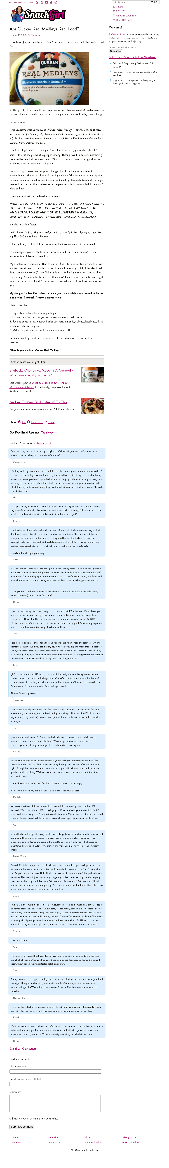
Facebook (37, 422)
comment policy (93, 1142)
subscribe (53, 1137)
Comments (34, 35)
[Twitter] (46, 2)
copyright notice (130, 1142)
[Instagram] (56, 2)
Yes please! (48, 432)
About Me (22, 2)
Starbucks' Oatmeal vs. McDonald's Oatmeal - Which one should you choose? (41, 373)
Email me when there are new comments (35, 1118)
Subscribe (13, 2)
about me (17, 1142)
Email (51, 422)
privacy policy (129, 1137)
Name (13, 1066)
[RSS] (51, 2)
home (15, 1137)
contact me (54, 1142)
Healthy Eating (125, 20)
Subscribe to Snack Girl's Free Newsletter (132, 57)
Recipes (121, 11)
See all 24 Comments (23, 1048)
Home (120, 7)
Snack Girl (117, 34)
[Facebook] (42, 2)
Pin (24, 422)
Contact (31, 2)
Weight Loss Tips (126, 15)
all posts (89, 1137)
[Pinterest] (37, 2)
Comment (15, 1092)
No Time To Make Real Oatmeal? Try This (38, 401)
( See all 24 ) (43, 443)
